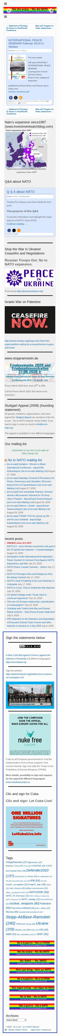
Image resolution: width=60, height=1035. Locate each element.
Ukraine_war (22, 930)
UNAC (34, 930)
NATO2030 (39, 892)
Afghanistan (34, 862)
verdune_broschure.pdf (18, 92)
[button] (11, 97)
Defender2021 (21, 876)
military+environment (36, 888)
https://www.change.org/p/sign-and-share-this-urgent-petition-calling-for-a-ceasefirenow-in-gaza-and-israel (29, 344)
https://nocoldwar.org (16, 662)
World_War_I (12, 103)
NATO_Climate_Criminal (39, 896)
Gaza (15, 881)
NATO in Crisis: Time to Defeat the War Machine (31, 588)
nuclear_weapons (24, 903)
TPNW (20, 924)
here (44, 421)
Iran (43, 881)
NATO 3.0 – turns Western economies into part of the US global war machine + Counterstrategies (31, 546)
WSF (42, 934)
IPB (35, 880)
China (26, 866)
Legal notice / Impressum (41, 1030)
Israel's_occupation (17, 884)
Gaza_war (24, 881)
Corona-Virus (17, 871)
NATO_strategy (30, 899)
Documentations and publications (29, 101)
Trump (30, 924)
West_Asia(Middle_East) (26, 934)
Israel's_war (37, 884)
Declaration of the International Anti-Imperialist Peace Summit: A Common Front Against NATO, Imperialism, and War (30, 560)
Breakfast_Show (14, 866)
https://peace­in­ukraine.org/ (30, 291)
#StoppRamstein (16, 862)
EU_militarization (45, 876)
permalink (24, 103)
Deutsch (17, 101)
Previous (7, 10)
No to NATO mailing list (25, 460)
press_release (42, 908)
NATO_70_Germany (17, 896)
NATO (25, 892)
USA (43, 929)
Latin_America (17, 888)
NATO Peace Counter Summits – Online (27, 567)
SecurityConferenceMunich (31, 912)
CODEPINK (38, 866)
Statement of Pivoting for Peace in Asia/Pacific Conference (16, 28)
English (42, 101)
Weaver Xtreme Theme (18, 1030)
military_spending (13, 892)
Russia (12, 911)
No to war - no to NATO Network (26, 1027)
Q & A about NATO (21, 192)
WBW (11, 934)
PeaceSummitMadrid (23, 908)
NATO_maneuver (13, 899)
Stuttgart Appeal (23, 417)
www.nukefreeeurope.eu (18, 782)
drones (32, 876)
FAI (8, 881)
